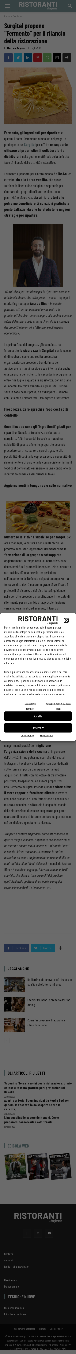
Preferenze (38, 728)
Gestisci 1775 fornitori (30, 706)
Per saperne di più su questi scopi (58, 706)
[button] (66, 620)
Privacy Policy (46, 735)
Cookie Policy (27, 735)
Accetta (38, 716)
